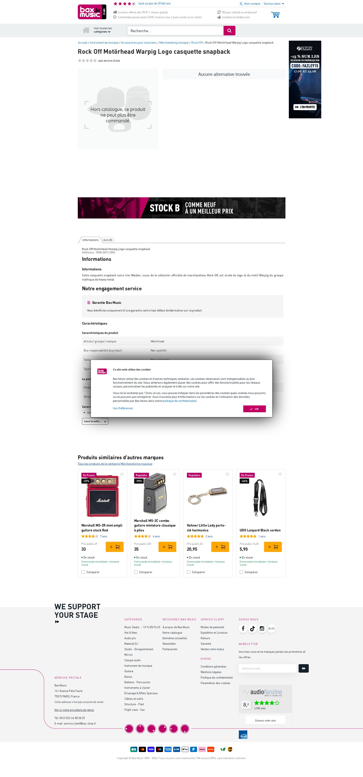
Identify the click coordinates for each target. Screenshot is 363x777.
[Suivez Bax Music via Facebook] (243, 628)
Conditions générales (213, 666)
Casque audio (132, 660)
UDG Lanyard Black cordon (260, 530)
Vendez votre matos (212, 649)
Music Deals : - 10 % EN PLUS (142, 627)
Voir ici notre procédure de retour (74, 710)
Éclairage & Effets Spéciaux (141, 693)
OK (257, 409)
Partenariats (170, 649)
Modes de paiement (212, 627)
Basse (128, 676)
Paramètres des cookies (215, 683)
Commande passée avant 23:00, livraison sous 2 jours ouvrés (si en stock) (160, 17)
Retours (205, 638)
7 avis (103, 536)
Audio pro (130, 638)
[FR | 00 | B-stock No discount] (181, 207)
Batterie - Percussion (137, 682)
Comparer (93, 572)
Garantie (206, 643)
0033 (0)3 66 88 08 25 (72, 718)
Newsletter (169, 643)
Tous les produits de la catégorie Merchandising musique (115, 463)
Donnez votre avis (265, 720)
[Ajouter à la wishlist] (122, 474)
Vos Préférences (123, 408)
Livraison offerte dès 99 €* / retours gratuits (143, 12)
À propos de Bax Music (176, 627)
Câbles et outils (133, 698)
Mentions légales (211, 672)
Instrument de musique (138, 665)
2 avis (209, 536)
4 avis (156, 536)
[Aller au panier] (275, 13)
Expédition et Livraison (214, 632)
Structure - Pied (134, 704)
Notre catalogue (172, 632)
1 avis (262, 536)
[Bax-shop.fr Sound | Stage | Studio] (92, 11)
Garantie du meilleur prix (236, 17)
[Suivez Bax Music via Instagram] (262, 628)
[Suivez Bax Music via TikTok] (252, 628)
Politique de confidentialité (217, 677)
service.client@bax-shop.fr (80, 723)
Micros (128, 654)
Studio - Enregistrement (138, 649)
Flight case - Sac (134, 709)
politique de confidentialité (179, 400)
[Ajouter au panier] (115, 547)
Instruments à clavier (137, 687)
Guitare (128, 671)
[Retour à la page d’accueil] (86, 30)
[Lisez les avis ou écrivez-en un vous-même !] (87, 60)
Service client (212, 619)
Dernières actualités (175, 638)
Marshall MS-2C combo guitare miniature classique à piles (155, 525)
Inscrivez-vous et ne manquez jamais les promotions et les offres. (272, 654)
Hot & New (130, 632)
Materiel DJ (131, 643)
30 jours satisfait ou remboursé (239, 12)
